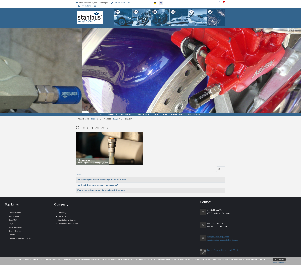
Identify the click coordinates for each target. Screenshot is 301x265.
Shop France (13, 216)
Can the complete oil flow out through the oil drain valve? (102, 180)
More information (279, 262)
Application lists (15, 227)
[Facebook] (219, 2)
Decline (281, 259)
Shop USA (12, 220)
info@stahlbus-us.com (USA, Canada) (223, 240)
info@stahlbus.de (88, 6)
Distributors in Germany (67, 220)
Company (62, 213)
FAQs (10, 224)
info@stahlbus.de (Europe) (218, 237)
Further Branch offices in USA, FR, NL (223, 250)
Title (79, 174)
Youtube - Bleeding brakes (19, 238)
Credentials (62, 216)
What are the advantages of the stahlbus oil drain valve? (102, 190)
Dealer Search (14, 231)
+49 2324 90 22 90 (122, 3)
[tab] (137, 107)
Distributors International (68, 224)
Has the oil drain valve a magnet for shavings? (97, 185)
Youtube (11, 235)
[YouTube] (224, 2)
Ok (275, 259)
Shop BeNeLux (14, 213)
